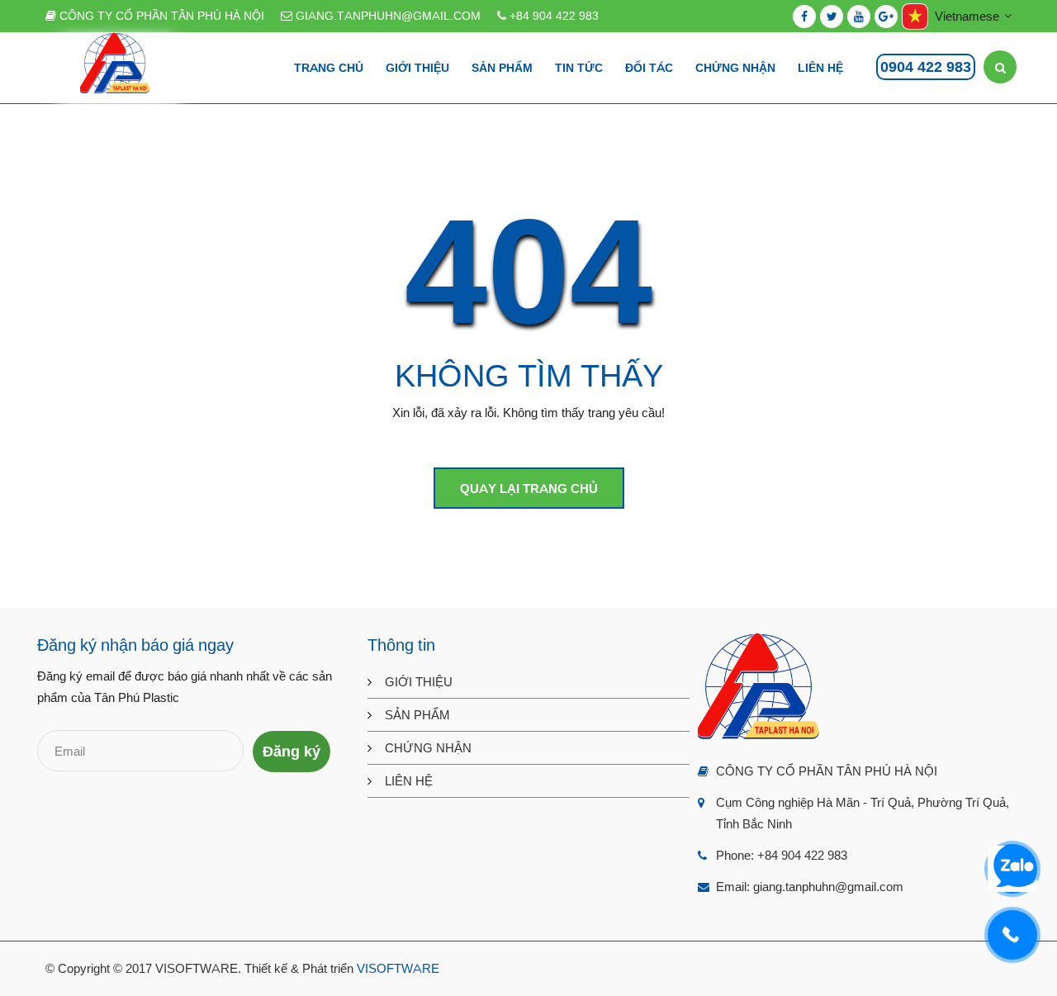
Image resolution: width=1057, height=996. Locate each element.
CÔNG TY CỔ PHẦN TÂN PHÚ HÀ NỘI (160, 15)
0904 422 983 (925, 67)
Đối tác (649, 67)
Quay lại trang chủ (529, 488)
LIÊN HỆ (409, 781)
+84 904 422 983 (552, 15)
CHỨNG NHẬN (428, 748)
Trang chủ (328, 67)
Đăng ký (291, 751)
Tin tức (579, 67)
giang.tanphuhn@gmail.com (386, 15)
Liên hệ (820, 67)
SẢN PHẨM (417, 715)
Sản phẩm (502, 67)
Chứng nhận (735, 67)
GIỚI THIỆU (419, 682)
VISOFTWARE (398, 968)
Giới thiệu (417, 67)
